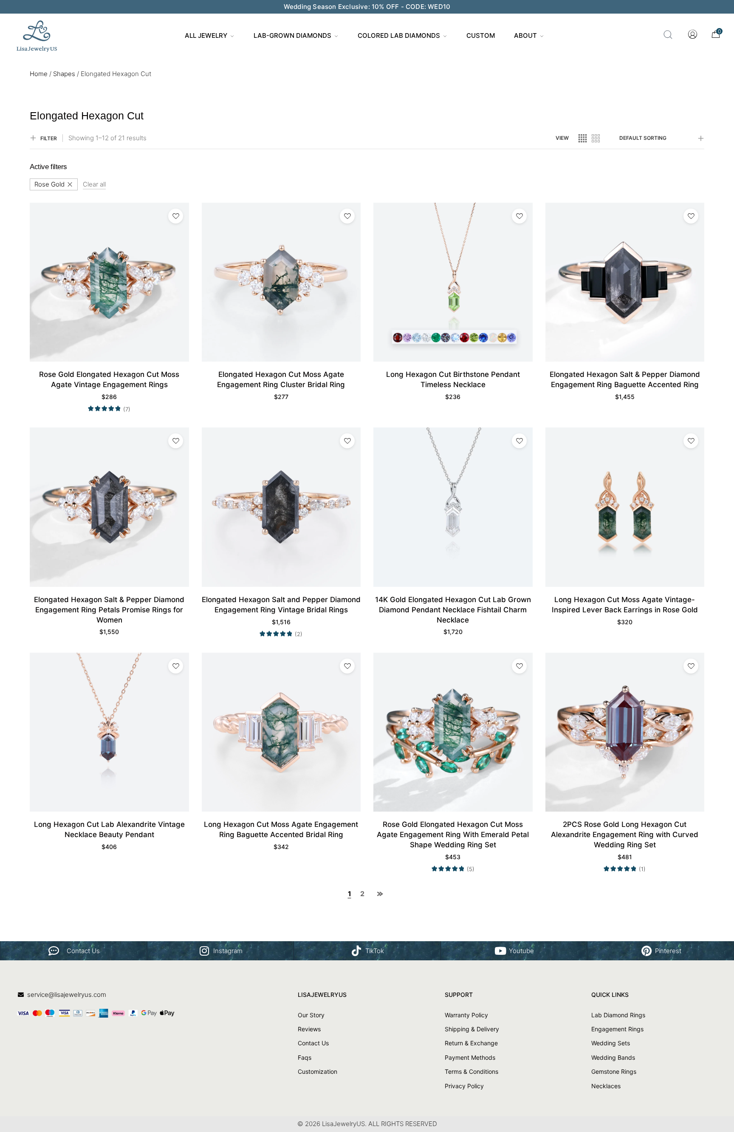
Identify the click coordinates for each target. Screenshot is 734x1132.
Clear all (94, 184)
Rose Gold (49, 184)
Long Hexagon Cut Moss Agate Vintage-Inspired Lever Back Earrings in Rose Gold (625, 604)
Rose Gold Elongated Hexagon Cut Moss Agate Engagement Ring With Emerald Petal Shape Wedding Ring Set (453, 834)
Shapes (64, 74)
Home (39, 74)
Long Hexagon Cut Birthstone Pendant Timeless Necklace (453, 379)
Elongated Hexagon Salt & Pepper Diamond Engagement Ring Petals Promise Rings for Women (109, 609)
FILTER (48, 138)
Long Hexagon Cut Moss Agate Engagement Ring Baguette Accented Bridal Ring (281, 829)
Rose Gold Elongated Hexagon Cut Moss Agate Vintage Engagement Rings (109, 379)
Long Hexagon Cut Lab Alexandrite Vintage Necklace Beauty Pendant (109, 829)
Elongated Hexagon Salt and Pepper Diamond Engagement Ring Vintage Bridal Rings (281, 604)
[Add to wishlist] (175, 216)
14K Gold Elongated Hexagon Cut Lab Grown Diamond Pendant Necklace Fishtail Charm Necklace (453, 609)
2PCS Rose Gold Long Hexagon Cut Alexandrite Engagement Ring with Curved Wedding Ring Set (624, 834)
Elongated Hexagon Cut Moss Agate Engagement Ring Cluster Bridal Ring (281, 379)
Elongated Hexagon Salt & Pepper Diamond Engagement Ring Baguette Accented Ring (625, 379)
